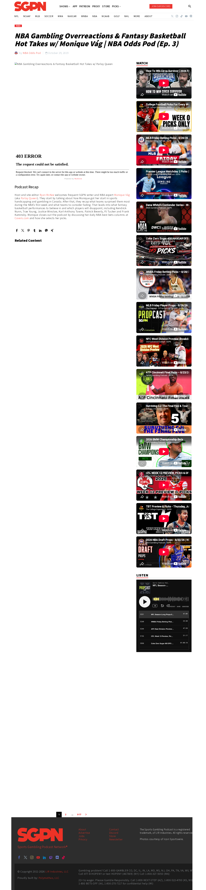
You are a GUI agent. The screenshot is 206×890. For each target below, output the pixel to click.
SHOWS (63, 6)
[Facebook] (16, 230)
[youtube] (38, 857)
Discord (113, 832)
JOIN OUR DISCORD (161, 6)
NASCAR (72, 16)
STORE (106, 6)
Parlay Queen (29, 198)
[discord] (57, 857)
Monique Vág (122, 195)
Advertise (84, 832)
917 (79, 814)
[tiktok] (63, 857)
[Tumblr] (34, 230)
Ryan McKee (47, 195)
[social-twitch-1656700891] (50, 857)
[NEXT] (86, 814)
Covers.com (22, 218)
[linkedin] (44, 857)
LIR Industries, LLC (56, 871)
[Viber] (46, 230)
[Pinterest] (28, 230)
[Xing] (52, 230)
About (82, 829)
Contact (114, 829)
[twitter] (25, 857)
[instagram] (31, 857)
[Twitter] (172, 16)
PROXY (96, 6)
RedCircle (78, 179)
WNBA (84, 16)
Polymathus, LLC (49, 878)
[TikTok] (181, 16)
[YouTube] (186, 16)
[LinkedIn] (40, 230)
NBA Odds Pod (32, 53)
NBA (18, 26)
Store (112, 836)
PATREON (84, 6)
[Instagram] (177, 16)
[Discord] (191, 16)
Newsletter (116, 839)
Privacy (83, 839)
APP (75, 6)
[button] (190, 6)
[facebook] (19, 857)
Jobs (82, 836)
